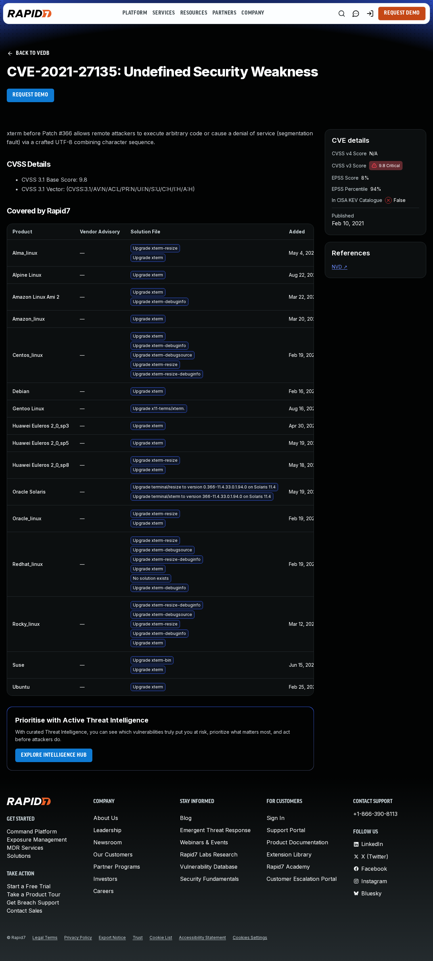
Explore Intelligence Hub (54, 755)
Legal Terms (45, 937)
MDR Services (25, 847)
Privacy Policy (78, 937)
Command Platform (32, 831)
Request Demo (402, 13)
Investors (105, 878)
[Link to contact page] (356, 13)
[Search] (342, 13)
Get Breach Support (33, 902)
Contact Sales (24, 910)
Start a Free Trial (28, 886)
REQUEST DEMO (30, 95)
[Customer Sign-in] (370, 13)
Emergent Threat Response (215, 830)
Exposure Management (37, 839)
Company (253, 13)
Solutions (19, 855)
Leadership (107, 830)
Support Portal (286, 830)
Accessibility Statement (202, 937)
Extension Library (289, 854)
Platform (134, 13)
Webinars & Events (204, 842)
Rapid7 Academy (288, 866)
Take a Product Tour (34, 894)
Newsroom (107, 842)
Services (164, 13)
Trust (138, 937)
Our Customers (113, 854)
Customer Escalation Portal (302, 878)
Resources (193, 13)
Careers (103, 891)
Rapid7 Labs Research (208, 854)
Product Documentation (297, 842)
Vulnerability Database (208, 866)
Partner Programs (116, 866)
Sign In (275, 818)
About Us (105, 818)
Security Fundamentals (209, 878)
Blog (185, 818)
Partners (224, 13)
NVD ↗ (339, 267)
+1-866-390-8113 (375, 813)
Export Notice (112, 937)
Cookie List (161, 937)
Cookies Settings (250, 937)
